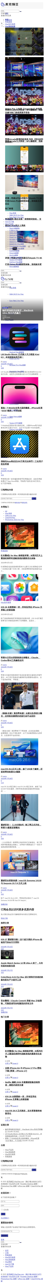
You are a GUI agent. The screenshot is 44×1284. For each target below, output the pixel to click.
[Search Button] (20, 11)
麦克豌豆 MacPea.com (15, 1181)
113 (2, 783)
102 (2, 894)
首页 (7, 13)
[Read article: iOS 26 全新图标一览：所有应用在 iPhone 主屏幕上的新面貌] (22, 587)
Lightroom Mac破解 (16, 248)
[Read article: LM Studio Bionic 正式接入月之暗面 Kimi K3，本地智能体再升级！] (22, 337)
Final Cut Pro (14, 237)
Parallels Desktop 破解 (28, 1184)
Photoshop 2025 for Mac (14, 520)
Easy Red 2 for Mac (16, 217)
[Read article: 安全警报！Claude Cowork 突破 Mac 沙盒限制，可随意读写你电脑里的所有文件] (22, 992)
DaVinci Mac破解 (15, 262)
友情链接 (4, 1184)
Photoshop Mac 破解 (9, 1186)
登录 (2, 1240)
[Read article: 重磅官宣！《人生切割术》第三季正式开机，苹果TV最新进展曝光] (22, 807)
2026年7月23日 (7, 947)
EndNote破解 (14, 251)
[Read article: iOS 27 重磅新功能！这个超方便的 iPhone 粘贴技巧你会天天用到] (22, 931)
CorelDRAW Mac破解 (17, 246)
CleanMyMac (10, 517)
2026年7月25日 (7, 984)
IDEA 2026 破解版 (16, 233)
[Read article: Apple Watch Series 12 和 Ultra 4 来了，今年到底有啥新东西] (22, 955)
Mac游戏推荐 (10, 26)
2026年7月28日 (6, 317)
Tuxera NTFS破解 (15, 260)
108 (3, 318)
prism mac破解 (15, 264)
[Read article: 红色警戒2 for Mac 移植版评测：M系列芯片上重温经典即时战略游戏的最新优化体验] (22, 536)
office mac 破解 (23, 1186)
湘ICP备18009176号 (33, 1181)
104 (2, 671)
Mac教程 (8, 219)
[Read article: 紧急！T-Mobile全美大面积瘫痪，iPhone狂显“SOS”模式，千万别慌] (22, 390)
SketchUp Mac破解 (16, 242)
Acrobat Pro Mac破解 (17, 239)
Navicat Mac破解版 (16, 235)
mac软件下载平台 (11, 226)
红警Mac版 (13, 231)
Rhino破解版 (14, 266)
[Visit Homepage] (9, 5)
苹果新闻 (8, 20)
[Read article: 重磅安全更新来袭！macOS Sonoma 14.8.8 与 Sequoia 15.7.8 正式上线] (22, 863)
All (6, 511)
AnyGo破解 (13, 255)
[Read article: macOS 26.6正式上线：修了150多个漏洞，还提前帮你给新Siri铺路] (22, 752)
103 (2, 475)
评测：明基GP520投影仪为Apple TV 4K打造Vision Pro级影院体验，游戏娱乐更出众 (23, 264)
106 (2, 838)
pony (5, 315)
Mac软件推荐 (10, 24)
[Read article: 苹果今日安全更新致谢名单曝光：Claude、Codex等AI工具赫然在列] (22, 640)
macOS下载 (9, 222)
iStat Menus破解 (15, 257)
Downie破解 (14, 253)
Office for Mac (10, 515)
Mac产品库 (9, 224)
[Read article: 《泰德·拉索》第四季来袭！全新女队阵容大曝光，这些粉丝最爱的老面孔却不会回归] (22, 696)
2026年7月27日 (7, 970)
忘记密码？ (5, 1218)
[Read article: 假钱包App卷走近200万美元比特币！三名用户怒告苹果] (22, 444)
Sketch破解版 (14, 228)
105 (2, 422)
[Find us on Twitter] (2, 24)
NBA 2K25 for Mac (16, 294)
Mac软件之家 (14, 1184)
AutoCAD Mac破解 (16, 244)
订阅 (7, 1253)
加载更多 (4, 904)
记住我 (6, 1210)
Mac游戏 (12, 288)
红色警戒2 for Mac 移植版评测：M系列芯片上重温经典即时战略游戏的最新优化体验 (24, 1054)
